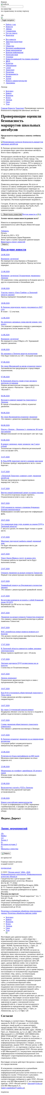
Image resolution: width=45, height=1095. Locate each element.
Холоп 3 (4, 839)
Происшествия (12, 55)
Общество (10, 46)
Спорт (8, 68)
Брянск (9, 93)
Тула (7, 104)
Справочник (11, 31)
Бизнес (8, 76)
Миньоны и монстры (9, 848)
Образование (11, 65)
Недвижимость (12, 74)
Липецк (9, 100)
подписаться (6, 868)
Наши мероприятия (14, 50)
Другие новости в (29, 214)
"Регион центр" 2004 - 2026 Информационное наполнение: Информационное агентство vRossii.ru (21, 874)
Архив (8, 78)
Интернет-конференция (15, 48)
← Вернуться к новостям (11, 214)
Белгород (9, 91)
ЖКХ (8, 61)
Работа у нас (11, 24)
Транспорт (10, 70)
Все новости (11, 39)
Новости (9, 27)
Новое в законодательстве (16, 81)
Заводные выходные (14, 42)
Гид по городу (11, 33)
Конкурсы (10, 35)
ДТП (8, 44)
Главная (4, 108)
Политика (10, 72)
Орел (8, 102)
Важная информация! (14, 52)
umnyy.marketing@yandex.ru (13, 1088)
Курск (8, 98)
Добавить (5, 231)
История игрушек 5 (9, 843)
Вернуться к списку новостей (13, 242)
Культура (9, 63)
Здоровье (9, 57)
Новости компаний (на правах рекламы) (22, 59)
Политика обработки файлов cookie (22, 913)
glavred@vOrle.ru (35, 1083)
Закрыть (5, 244)
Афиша (9, 29)
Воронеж (9, 95)
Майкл (3, 835)
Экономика (10, 83)
